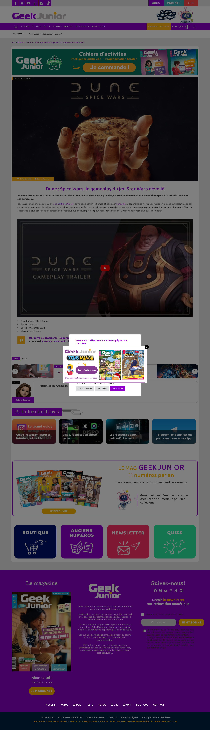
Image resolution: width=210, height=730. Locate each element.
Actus (64, 705)
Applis (77, 705)
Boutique (142, 705)
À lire (114, 705)
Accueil (50, 705)
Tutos (102, 705)
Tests (89, 705)
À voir (127, 705)
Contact (158, 705)
